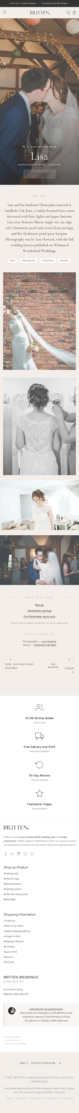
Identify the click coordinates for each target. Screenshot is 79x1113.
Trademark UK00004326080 (15, 1043)
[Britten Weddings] (39, 12)
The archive (53, 665)
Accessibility (21, 1098)
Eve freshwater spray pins (39, 616)
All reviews (9, 946)
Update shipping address (17, 931)
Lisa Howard (49, 641)
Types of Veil (10, 951)
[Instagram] (25, 854)
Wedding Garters (12, 889)
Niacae (39, 605)
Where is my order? (14, 925)
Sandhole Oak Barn (45, 644)
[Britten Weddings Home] (16, 828)
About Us (8, 957)
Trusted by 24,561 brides (39, 3)
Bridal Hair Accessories (16, 894)
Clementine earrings (39, 610)
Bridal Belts (10, 899)
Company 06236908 (12, 1036)
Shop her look (39, 174)
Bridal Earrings (11, 878)
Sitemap (9, 1098)
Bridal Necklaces (12, 883)
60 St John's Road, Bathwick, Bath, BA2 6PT (16, 992)
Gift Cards (9, 962)
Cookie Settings (66, 1098)
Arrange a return (12, 936)
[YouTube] (12, 854)
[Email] (32, 854)
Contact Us (9, 920)
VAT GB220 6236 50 (11, 1040)
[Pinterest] (19, 854)
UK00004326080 (39, 1081)
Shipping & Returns (14, 941)
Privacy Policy (35, 1098)
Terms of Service (50, 1098)
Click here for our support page (46, 1009)
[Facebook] (5, 854)
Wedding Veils (11, 873)
